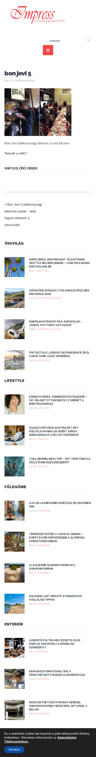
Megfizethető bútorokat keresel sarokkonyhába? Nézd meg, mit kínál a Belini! (58, 706)
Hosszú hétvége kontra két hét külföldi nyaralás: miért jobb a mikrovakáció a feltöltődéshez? (54, 431)
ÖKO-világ (42, 271)
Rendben (14, 749)
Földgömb (15, 487)
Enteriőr (43, 298)
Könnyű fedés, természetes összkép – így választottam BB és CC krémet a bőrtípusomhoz (58, 400)
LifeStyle (14, 381)
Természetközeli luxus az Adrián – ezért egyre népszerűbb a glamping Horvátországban (57, 538)
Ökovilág (14, 243)
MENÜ (48, 50)
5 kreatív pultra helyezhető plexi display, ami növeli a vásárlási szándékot (54, 644)
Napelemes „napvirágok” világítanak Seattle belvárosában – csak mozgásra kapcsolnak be (59, 263)
